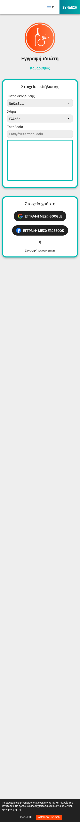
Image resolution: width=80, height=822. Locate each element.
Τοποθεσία (15, 127)
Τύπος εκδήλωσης (21, 96)
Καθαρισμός (40, 68)
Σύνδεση (70, 7)
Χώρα (11, 111)
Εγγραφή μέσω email (40, 250)
